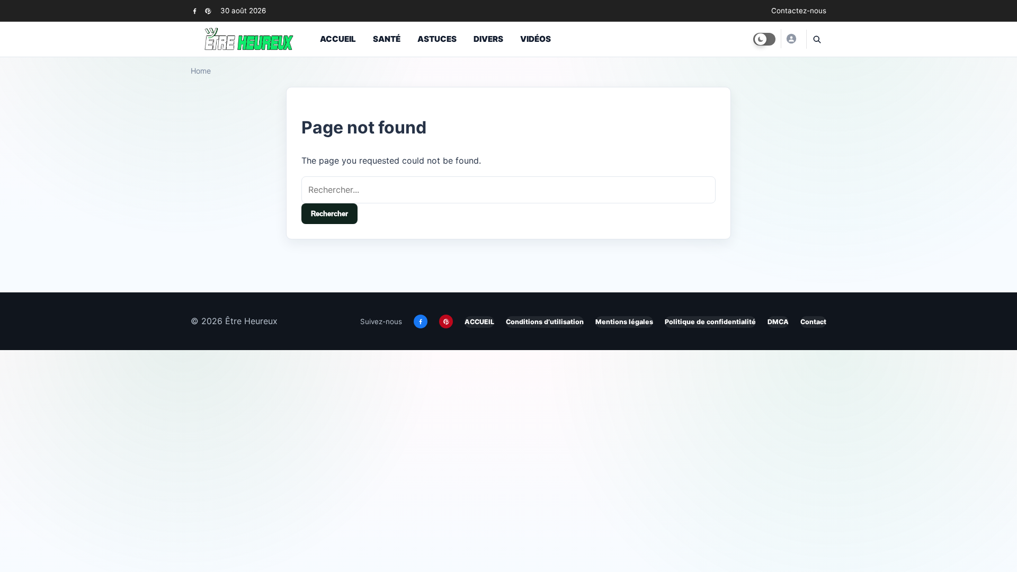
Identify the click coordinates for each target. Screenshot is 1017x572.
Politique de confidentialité (710, 322)
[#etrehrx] (791, 38)
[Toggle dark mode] (764, 39)
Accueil (338, 39)
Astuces (437, 39)
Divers (488, 39)
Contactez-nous (798, 10)
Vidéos (535, 39)
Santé (386, 39)
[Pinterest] (208, 11)
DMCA (778, 322)
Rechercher (329, 214)
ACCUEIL (479, 322)
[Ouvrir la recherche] (816, 39)
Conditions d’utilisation (545, 322)
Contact (813, 322)
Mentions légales (624, 322)
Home (201, 70)
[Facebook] (195, 11)
